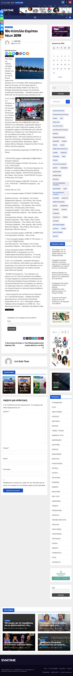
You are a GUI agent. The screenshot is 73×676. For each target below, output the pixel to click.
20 (65, 64)
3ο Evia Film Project (58, 110)
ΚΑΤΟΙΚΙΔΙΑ (56, 477)
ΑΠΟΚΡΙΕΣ (56, 141)
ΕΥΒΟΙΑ (55, 160)
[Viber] (20, 53)
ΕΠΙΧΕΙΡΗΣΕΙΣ (57, 463)
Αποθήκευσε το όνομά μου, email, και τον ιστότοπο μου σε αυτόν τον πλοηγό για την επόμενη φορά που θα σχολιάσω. (24, 484)
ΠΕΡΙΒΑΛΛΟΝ (57, 510)
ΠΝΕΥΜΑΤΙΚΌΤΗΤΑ (59, 520)
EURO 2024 (56, 122)
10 (54, 60)
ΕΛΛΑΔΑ (69, 668)
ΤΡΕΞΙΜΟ (55, 221)
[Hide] (0, 40)
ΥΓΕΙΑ (54, 557)
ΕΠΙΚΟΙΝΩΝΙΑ (46, 672)
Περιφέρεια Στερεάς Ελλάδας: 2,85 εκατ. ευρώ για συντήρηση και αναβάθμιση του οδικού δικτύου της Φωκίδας (61, 264)
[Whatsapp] (10, 53)
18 (57, 64)
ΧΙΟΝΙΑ (63, 228)
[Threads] (17, 53)
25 (57, 69)
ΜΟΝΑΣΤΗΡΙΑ (57, 175)
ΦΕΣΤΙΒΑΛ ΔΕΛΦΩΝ (58, 224)
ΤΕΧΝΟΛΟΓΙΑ (56, 553)
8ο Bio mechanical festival (60, 114)
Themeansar (23, 671)
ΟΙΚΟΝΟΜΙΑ (56, 501)
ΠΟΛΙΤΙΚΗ (55, 524)
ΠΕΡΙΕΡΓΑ (55, 515)
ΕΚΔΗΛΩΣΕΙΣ (56, 454)
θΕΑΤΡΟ (55, 236)
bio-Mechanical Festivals (60, 129)
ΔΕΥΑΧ (62, 145)
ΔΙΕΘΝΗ (55, 152)
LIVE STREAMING (53, 668)
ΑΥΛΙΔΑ (64, 141)
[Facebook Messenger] (13, 53)
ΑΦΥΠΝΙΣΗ (56, 421)
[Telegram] (24, 53)
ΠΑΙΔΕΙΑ (55, 506)
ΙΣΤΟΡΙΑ (55, 473)
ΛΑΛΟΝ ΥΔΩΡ (57, 171)
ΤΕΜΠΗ (65, 217)
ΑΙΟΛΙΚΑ (55, 133)
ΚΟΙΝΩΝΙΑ (55, 482)
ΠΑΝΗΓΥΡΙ (65, 198)
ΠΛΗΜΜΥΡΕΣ (64, 205)
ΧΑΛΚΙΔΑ (55, 228)
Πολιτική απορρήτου (66, 672)
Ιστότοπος (6, 469)
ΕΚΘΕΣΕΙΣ (64, 152)
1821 (61, 118)
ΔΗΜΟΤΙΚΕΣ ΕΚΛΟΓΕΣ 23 (60, 148)
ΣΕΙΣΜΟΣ (55, 209)
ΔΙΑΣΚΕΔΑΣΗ (57, 440)
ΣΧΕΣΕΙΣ (55, 548)
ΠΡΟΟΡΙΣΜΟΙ (57, 534)
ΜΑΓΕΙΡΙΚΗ (56, 492)
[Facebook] (6, 53)
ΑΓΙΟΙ (54, 407)
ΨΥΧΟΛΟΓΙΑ (56, 562)
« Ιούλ (60, 77)
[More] (27, 53)
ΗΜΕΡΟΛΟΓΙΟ (55, 672)
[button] (67, 17)
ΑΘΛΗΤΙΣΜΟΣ (8, 27)
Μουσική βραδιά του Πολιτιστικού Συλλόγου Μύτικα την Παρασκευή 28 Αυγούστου (18, 644)
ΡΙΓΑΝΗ (55, 543)
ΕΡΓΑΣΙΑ (55, 468)
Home (45, 668)
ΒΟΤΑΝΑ (55, 426)
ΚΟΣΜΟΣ (55, 487)
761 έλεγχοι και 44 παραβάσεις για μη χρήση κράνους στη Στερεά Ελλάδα (18, 625)
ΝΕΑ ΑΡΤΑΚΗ (56, 188)
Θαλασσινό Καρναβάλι (59, 164)
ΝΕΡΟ (65, 188)
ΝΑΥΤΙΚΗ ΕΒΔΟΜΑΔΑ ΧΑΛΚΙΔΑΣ (59, 184)
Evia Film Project (57, 126)
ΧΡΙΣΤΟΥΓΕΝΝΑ (57, 232)
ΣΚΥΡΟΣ (64, 209)
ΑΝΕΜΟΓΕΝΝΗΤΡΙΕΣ (59, 137)
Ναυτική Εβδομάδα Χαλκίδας (58, 193)
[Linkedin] (2, 15)
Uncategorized (57, 402)
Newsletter (62, 668)
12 (61, 60)
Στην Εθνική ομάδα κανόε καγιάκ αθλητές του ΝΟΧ (34, 344)
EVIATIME (7, 10)
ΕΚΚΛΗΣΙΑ (56, 156)
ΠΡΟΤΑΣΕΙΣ (56, 539)
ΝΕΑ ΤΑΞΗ (56, 496)
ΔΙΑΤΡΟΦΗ (56, 445)
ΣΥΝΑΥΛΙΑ (56, 213)
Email (9, 321)
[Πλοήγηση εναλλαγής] (35, 17)
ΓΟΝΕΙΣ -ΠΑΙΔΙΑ (58, 431)
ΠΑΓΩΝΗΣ (56, 198)
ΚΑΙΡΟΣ (55, 168)
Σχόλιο (6, 411)
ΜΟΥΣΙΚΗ (55, 179)
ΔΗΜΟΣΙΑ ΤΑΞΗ (58, 435)
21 (69, 64)
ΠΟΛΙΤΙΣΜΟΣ (56, 529)
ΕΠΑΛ (63, 156)
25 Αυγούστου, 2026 (12, 628)
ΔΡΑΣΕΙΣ (55, 449)
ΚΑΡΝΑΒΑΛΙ (64, 168)
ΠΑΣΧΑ (55, 205)
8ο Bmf (55, 118)
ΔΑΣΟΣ (55, 145)
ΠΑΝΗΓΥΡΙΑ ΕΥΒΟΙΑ (58, 202)
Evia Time (17, 41)
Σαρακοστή (56, 217)
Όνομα (6, 448)
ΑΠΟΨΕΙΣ (55, 416)
